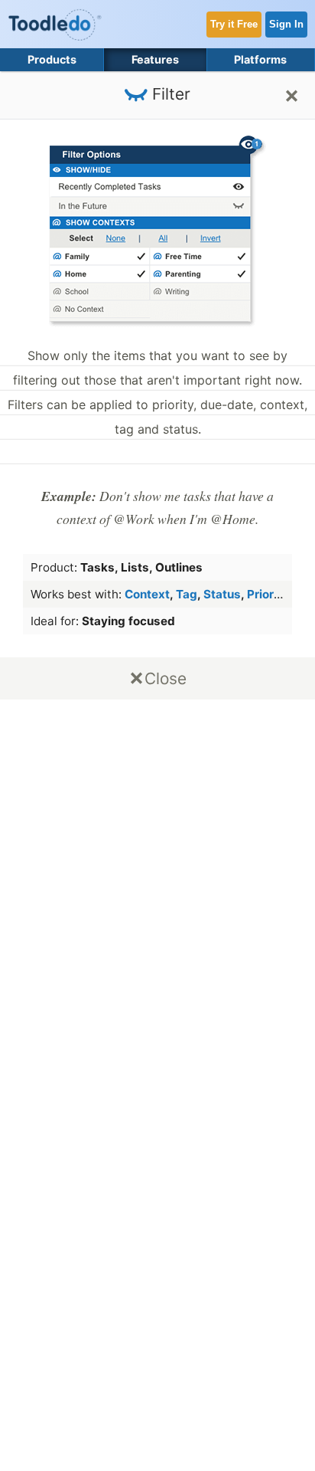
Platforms (260, 59)
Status (222, 594)
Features (155, 59)
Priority (267, 594)
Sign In (286, 24)
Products (52, 59)
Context (147, 594)
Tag (186, 594)
